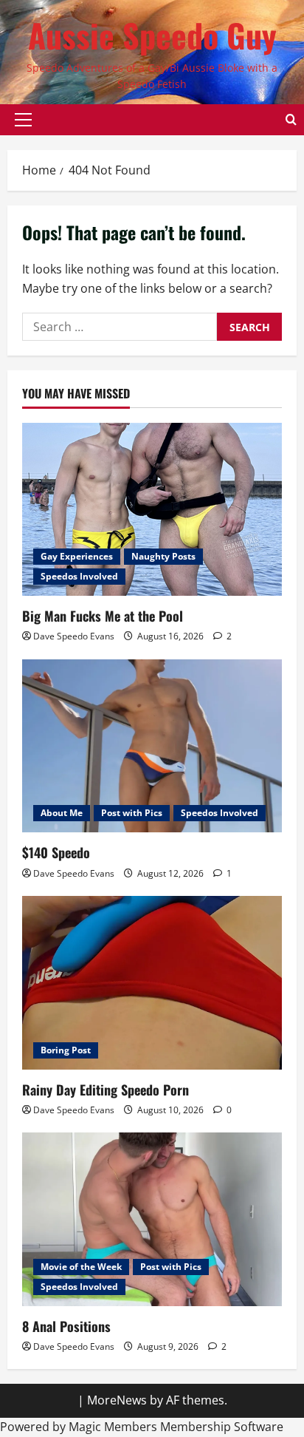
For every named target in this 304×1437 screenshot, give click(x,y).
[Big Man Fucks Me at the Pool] (152, 510)
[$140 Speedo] (152, 746)
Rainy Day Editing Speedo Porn (105, 1089)
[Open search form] (291, 120)
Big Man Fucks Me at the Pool (102, 615)
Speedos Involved (79, 576)
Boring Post (66, 1050)
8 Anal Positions (66, 1326)
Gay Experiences (77, 556)
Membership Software (221, 1427)
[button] (23, 119)
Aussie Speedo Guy (152, 35)
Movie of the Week (81, 1266)
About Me (62, 812)
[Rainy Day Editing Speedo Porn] (152, 983)
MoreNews (117, 1400)
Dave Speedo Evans (73, 636)
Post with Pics (131, 812)
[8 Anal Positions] (152, 1219)
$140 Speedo (56, 852)
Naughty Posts (163, 556)
